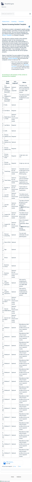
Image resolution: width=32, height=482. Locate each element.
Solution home (6, 21)
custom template (12, 58)
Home (12, 476)
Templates (21, 21)
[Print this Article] (29, 26)
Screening (13, 21)
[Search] (13, 13)
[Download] (13, 248)
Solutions (19, 476)
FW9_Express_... (10, 462)
